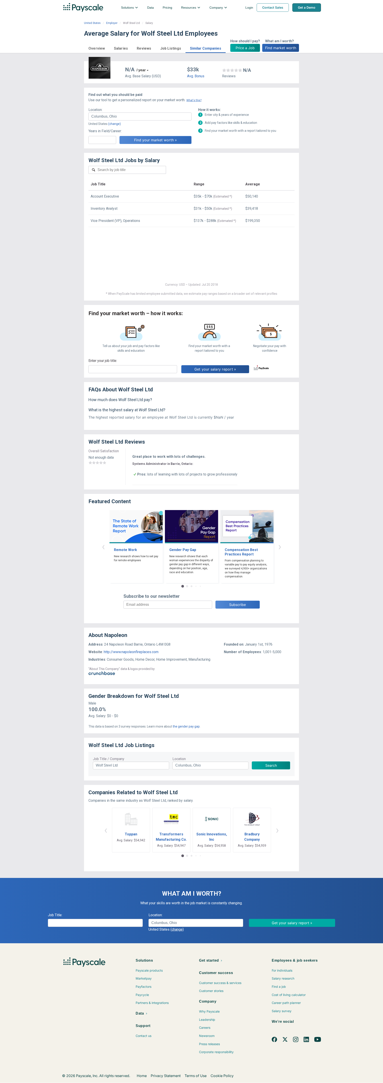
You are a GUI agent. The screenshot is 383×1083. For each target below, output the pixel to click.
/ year (141, 70)
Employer (111, 23)
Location (179, 759)
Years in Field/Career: (105, 131)
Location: (95, 110)
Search (271, 765)
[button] (96, 48)
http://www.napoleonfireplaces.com (131, 652)
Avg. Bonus (195, 76)
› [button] (279, 546)
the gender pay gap (186, 726)
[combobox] (140, 116)
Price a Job (245, 48)
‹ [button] (103, 546)
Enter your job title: (102, 361)
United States (92, 23)
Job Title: (55, 915)
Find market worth (280, 48)
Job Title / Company (108, 759)
